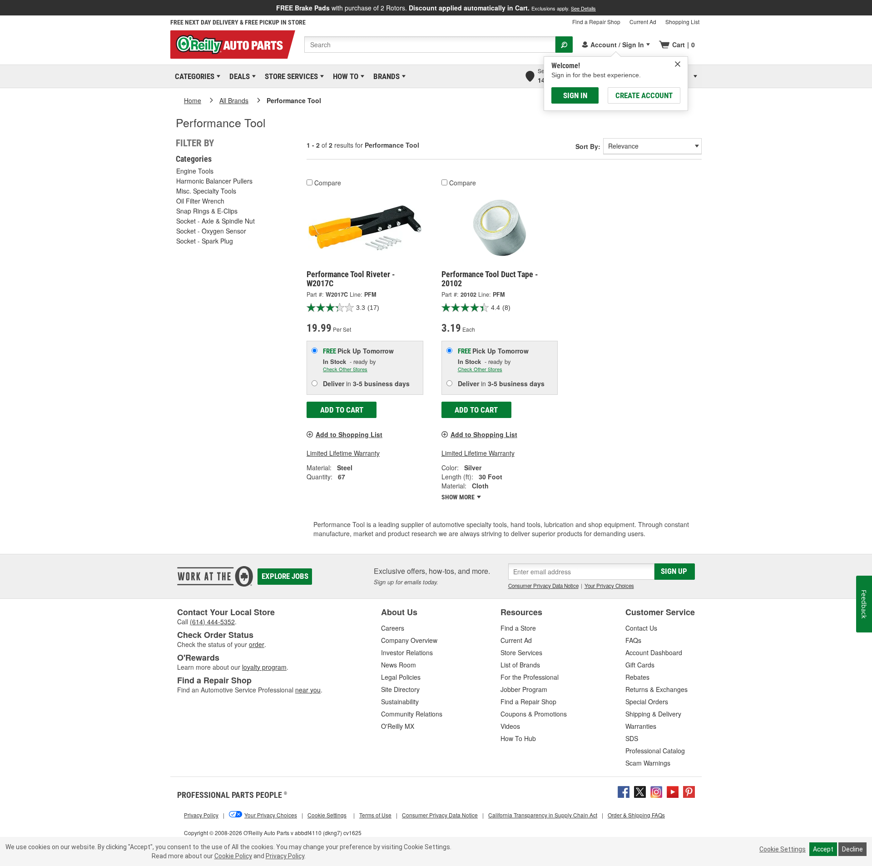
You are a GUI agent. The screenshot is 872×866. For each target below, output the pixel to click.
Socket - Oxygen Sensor (211, 230)
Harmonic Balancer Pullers (214, 180)
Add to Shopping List (349, 434)
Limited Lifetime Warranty (343, 453)
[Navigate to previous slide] (2, 7)
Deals (238, 76)
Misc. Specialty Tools (206, 190)
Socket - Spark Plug (204, 240)
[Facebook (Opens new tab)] (623, 791)
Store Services (290, 76)
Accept (823, 849)
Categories (193, 76)
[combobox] (429, 44)
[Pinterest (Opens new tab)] (689, 791)
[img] (677, 64)
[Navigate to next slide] (869, 7)
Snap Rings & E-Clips (207, 210)
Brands (384, 76)
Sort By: (587, 146)
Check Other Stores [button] (345, 369)
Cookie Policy (233, 856)
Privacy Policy (285, 856)
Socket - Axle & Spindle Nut (215, 220)
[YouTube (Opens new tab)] (673, 791)
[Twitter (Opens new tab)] (640, 791)
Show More (458, 497)
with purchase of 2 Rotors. (436, 7)
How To (344, 76)
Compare (327, 182)
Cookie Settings (782, 849)
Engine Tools (194, 170)
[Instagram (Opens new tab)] (656, 791)
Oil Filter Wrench (200, 200)
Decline (852, 849)
